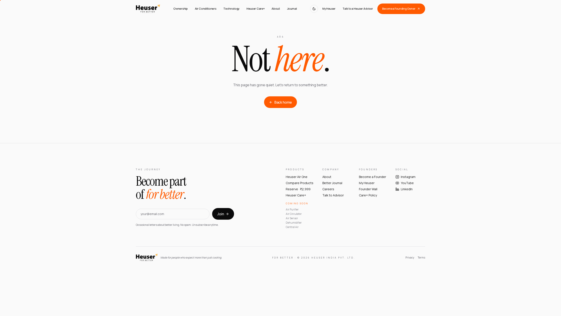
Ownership (180, 9)
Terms (421, 257)
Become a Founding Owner (398, 9)
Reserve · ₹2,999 (298, 189)
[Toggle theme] (314, 9)
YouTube (407, 183)
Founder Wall (368, 189)
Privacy (409, 257)
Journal (292, 9)
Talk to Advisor (333, 195)
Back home (283, 102)
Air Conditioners (206, 9)
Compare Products (299, 183)
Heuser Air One (296, 177)
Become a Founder (372, 177)
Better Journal (332, 183)
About (276, 9)
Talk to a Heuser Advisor (358, 9)
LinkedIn (407, 189)
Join (220, 214)
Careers (328, 189)
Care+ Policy (368, 195)
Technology (231, 9)
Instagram (408, 177)
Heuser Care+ (256, 9)
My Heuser (329, 9)
